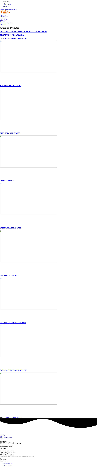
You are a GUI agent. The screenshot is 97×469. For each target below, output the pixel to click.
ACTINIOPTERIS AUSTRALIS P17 (13, 370)
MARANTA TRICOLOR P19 (10, 86)
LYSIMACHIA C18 (7, 180)
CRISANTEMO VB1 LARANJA (12, 35)
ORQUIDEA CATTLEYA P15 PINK (13, 38)
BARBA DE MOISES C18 (9, 275)
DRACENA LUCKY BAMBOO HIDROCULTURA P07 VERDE (23, 32)
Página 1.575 (9, 417)
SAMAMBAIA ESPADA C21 (10, 228)
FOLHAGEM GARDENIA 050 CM (13, 323)
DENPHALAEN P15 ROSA (10, 133)
